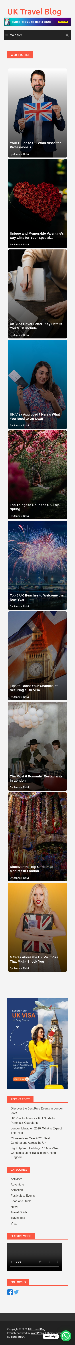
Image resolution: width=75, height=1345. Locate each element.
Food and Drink (21, 1201)
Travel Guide (19, 1212)
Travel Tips (18, 1217)
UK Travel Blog (34, 11)
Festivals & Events (23, 1195)
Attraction (17, 1190)
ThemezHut (17, 1336)
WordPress (37, 1332)
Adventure (17, 1184)
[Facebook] (10, 1291)
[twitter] (16, 1291)
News (14, 1206)
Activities (16, 1179)
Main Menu (17, 35)
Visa (14, 1223)
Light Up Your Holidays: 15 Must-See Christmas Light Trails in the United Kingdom (34, 1153)
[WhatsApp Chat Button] (65, 1335)
